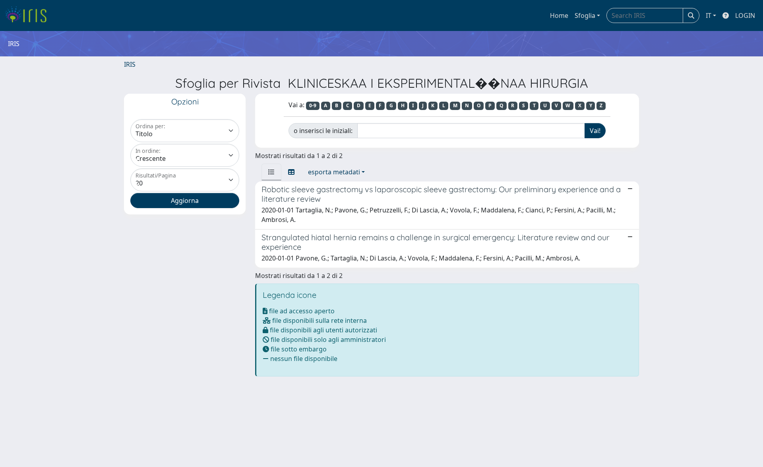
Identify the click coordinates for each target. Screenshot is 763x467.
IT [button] (708, 15)
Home (559, 15)
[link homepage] (29, 15)
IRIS (130, 64)
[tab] (271, 172)
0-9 (312, 105)
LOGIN (745, 15)
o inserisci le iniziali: (323, 130)
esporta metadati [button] (334, 172)
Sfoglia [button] (585, 15)
